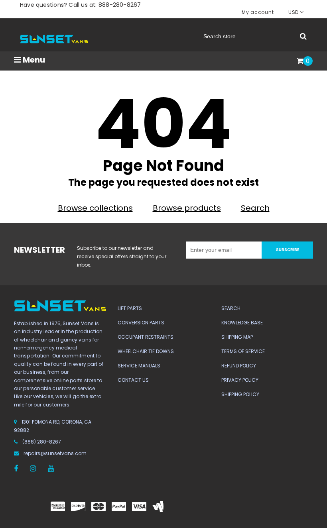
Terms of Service (243, 351)
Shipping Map (237, 337)
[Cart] (300, 61)
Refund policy (238, 365)
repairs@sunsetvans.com (55, 453)
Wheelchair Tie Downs (146, 351)
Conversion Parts (141, 322)
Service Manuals (139, 365)
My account (258, 12)
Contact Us (133, 380)
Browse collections (95, 208)
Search (255, 208)
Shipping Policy (240, 394)
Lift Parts (130, 308)
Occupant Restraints (145, 337)
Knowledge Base (242, 322)
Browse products (187, 208)
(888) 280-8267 (41, 441)
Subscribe (287, 250)
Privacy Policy (239, 380)
